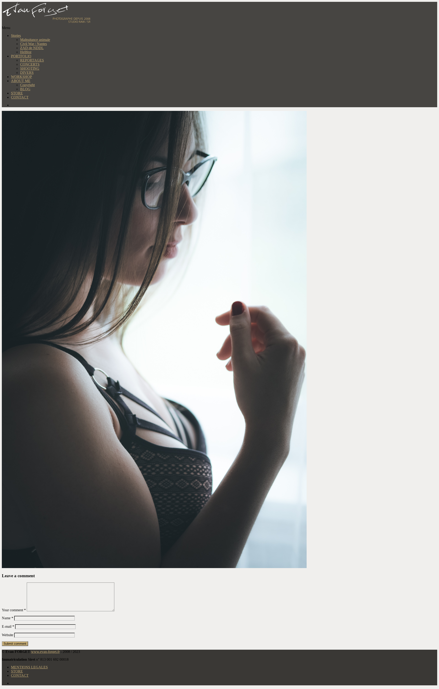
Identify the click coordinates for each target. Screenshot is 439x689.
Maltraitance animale (35, 40)
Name (7, 618)
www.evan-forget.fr (45, 652)
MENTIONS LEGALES (29, 667)
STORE (17, 93)
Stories (16, 35)
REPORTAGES (32, 60)
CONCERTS (30, 64)
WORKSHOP (21, 77)
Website (7, 635)
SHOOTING (29, 68)
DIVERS (27, 73)
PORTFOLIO (21, 56)
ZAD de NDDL (32, 48)
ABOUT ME (20, 81)
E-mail (8, 626)
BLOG (25, 89)
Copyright (27, 85)
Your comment (14, 610)
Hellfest (25, 52)
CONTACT (20, 97)
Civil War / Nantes (33, 44)
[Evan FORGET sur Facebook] (224, 105)
